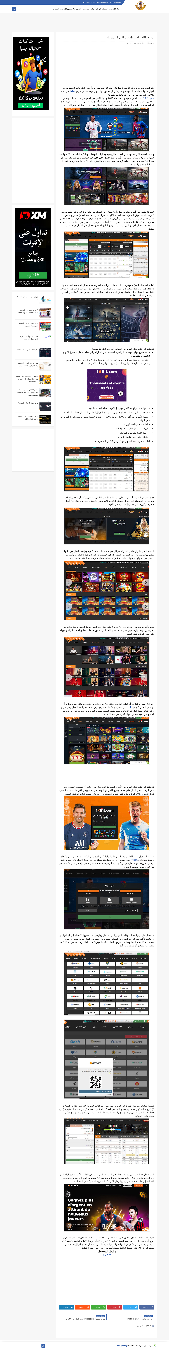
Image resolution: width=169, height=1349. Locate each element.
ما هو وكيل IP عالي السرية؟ (28, 403)
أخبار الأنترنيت (114, 9)
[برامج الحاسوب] (39, 1346)
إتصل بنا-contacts (89, 2)
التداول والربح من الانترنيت (70, 9)
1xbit (72, 91)
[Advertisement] (84, 23)
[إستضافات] (26, 1346)
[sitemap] (43, 1346)
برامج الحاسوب (88, 9)
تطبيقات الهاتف (102, 9)
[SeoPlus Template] (155, 1345)
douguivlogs (122, 1345)
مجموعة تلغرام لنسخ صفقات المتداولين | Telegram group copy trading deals (27, 392)
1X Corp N (148, 98)
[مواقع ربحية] (30, 1346)
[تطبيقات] (13, 1346)
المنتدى (56, 9)
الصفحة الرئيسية (115, 2)
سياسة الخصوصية (103, 2)
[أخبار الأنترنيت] (18, 1346)
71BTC (134, 859)
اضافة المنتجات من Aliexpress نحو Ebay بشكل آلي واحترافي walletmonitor (27, 379)
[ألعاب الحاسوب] (35, 1346)
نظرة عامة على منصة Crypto (27, 350)
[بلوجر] (22, 1346)
